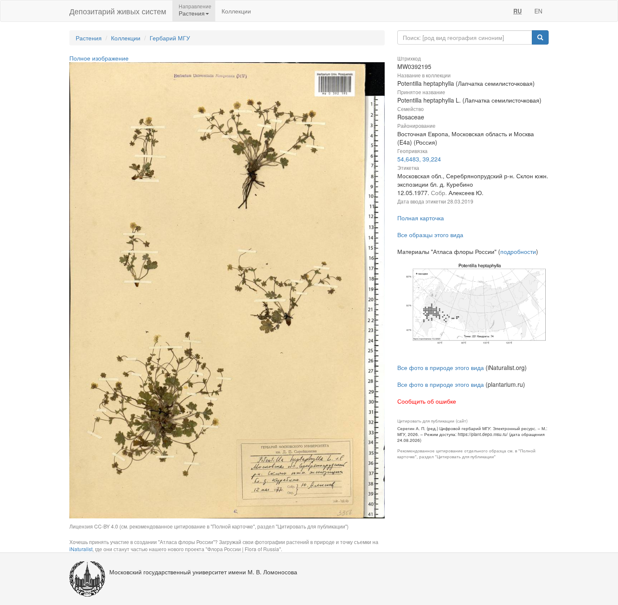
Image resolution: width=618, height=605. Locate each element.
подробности (518, 251)
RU (517, 11)
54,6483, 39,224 (419, 159)
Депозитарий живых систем (117, 10)
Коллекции (236, 11)
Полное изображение (99, 58)
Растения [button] (192, 13)
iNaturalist (80, 548)
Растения (89, 38)
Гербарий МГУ (170, 38)
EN (538, 11)
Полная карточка (420, 218)
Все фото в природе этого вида (440, 367)
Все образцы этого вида (430, 234)
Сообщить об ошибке (426, 401)
